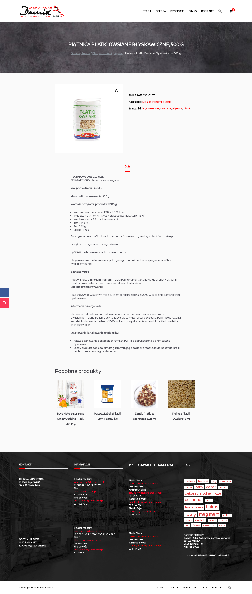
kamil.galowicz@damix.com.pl (145, 501)
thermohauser (209, 525)
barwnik (203, 481)
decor (211, 486)
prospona (223, 520)
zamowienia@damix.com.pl (89, 482)
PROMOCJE (177, 11)
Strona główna (80, 53)
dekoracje (223, 487)
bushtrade (225, 481)
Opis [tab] (127, 166)
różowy (196, 525)
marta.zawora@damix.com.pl (145, 483)
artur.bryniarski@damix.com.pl (146, 492)
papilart (212, 520)
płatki (187, 108)
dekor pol (193, 499)
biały (214, 481)
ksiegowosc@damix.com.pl (88, 500)
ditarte (209, 500)
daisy (199, 487)
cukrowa (188, 487)
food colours (194, 507)
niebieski (200, 520)
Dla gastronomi (102, 53)
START (146, 11)
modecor (226, 515)
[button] (220, 11)
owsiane (165, 108)
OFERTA (161, 11)
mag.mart (209, 514)
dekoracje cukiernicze (203, 493)
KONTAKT (207, 11)
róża (187, 525)
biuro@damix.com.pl (85, 491)
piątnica (177, 108)
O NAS (193, 11)
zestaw (222, 525)
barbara (190, 481)
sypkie (118, 53)
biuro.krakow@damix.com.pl (89, 530)
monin (188, 520)
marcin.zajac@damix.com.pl (144, 511)
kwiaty (190, 514)
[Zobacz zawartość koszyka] (231, 11)
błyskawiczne (150, 108)
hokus (212, 506)
